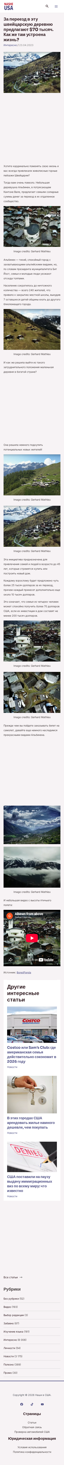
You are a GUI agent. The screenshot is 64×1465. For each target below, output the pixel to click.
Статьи (32, 1422)
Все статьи (11, 1277)
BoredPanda (24, 972)
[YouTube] (42, 1404)
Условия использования (32, 1447)
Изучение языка (13, 1331)
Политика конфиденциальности (32, 1451)
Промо (8, 1372)
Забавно (9, 1323)
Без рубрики (11, 1298)
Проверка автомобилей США (32, 1431)
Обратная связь (32, 1427)
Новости (12, 1066)
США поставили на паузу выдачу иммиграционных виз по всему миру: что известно (29, 1184)
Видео (7, 1306)
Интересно (10, 45)
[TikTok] (32, 1404)
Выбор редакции (14, 1315)
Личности (9, 1348)
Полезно (9, 1364)
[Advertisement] (32, 130)
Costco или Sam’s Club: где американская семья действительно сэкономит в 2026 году (31, 1054)
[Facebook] (22, 1404)
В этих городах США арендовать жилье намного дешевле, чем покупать (31, 1123)
